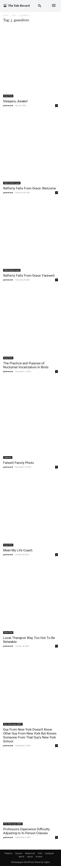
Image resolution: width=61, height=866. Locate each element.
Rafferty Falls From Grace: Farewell (29, 275)
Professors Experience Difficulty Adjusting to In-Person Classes (26, 831)
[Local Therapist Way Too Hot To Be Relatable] (30, 598)
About (30, 856)
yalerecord (8, 105)
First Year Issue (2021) (13, 724)
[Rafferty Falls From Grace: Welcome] (30, 149)
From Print (8, 96)
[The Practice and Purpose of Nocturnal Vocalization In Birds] (30, 323)
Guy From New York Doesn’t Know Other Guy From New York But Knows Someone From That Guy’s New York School (29, 735)
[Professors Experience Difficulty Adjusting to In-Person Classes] (30, 789)
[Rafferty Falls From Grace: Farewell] (30, 236)
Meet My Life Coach (17, 550)
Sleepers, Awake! (15, 101)
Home (6, 15)
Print (40, 853)
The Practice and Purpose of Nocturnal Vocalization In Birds (25, 365)
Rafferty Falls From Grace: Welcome (29, 188)
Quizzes (18, 853)
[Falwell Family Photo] (30, 419)
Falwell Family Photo (18, 463)
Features (8, 853)
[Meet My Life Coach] (30, 510)
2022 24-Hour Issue (12, 183)
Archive (39, 856)
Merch (21, 856)
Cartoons (7, 457)
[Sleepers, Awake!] (30, 61)
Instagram (49, 853)
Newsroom (30, 853)
